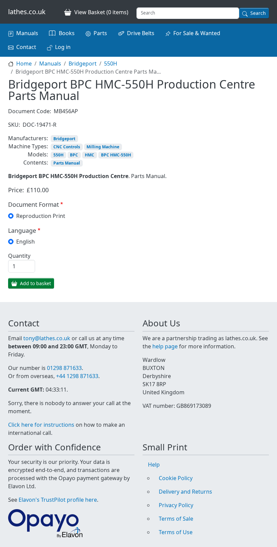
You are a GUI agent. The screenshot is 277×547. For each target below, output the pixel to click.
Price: (16, 190)
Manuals (27, 33)
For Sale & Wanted (196, 33)
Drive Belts (140, 33)
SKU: (14, 124)
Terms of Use (176, 532)
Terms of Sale (176, 518)
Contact (26, 47)
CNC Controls (66, 147)
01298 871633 (64, 368)
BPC (74, 155)
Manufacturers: (28, 138)
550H (110, 63)
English (25, 241)
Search (258, 13)
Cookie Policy (176, 478)
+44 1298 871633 (77, 376)
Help (154, 464)
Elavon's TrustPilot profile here (58, 499)
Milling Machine (102, 147)
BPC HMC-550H (116, 155)
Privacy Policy (176, 505)
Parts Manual (66, 163)
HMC (89, 155)
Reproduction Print (40, 216)
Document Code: (29, 111)
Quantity (19, 255)
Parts (100, 33)
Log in (63, 47)
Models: (38, 154)
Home (24, 63)
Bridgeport (83, 63)
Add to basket (35, 283)
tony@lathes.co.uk (46, 338)
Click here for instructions (41, 424)
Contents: (35, 162)
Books (67, 33)
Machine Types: (28, 146)
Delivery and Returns (185, 491)
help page (165, 346)
